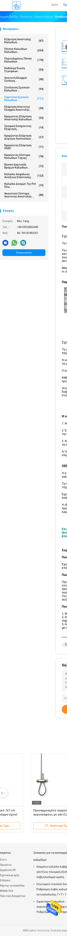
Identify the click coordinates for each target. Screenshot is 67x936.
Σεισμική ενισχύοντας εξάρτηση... (24, 127)
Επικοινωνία (23, 252)
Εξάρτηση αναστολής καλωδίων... (24, 41)
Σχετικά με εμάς (10, 875)
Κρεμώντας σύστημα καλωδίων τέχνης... (24, 156)
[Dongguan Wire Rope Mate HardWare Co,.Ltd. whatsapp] (14, 243)
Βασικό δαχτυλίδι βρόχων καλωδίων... (24, 166)
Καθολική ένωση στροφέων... (24, 70)
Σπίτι (3, 859)
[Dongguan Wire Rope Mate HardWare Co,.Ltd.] (16, 5)
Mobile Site (6, 890)
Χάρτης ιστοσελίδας (12, 885)
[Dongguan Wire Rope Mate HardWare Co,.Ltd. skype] (23, 243)
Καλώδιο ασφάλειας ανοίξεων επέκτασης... (24, 176)
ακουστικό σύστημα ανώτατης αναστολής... (24, 195)
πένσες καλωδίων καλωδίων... (24, 50)
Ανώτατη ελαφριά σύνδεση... (24, 79)
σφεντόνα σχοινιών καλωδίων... (24, 99)
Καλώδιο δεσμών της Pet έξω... (24, 185)
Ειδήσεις (5, 880)
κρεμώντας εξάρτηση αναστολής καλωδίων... (24, 118)
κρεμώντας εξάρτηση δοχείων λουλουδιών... (24, 137)
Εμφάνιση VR (8, 870)
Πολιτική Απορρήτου (12, 895)
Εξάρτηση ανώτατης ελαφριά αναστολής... (24, 108)
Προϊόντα (5, 864)
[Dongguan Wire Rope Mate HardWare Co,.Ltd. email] (5, 243)
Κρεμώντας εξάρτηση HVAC (24, 147)
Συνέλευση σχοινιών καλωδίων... (24, 89)
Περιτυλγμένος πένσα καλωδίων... (24, 60)
